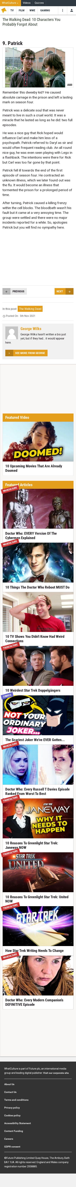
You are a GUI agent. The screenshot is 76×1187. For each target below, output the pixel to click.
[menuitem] (10, 3)
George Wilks (31, 328)
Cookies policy (12, 1115)
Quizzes (39, 2)
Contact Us (10, 1092)
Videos (27, 2)
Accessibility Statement (17, 1123)
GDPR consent (12, 1146)
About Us (9, 1084)
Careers (8, 1138)
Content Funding (13, 1131)
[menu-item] (12, 10)
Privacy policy (12, 1107)
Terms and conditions (16, 1099)
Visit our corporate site (56, 1072)
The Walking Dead (30, 309)
